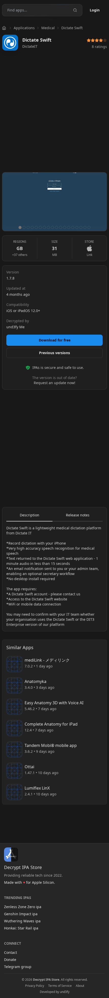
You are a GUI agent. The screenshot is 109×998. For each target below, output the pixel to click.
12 (64, 227)
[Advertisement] (54, 113)
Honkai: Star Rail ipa (21, 928)
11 (60, 227)
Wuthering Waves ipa (22, 921)
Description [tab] (29, 515)
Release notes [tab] (77, 515)
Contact (10, 952)
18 (88, 227)
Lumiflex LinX (37, 788)
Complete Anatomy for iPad (51, 724)
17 (84, 227)
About (80, 986)
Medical (48, 27)
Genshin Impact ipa (21, 913)
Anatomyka (35, 681)
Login (95, 10)
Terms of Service (60, 986)
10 (56, 227)
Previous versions (54, 352)
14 (72, 227)
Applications (24, 27)
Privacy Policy (34, 986)
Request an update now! (54, 382)
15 (76, 227)
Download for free (54, 340)
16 (80, 227)
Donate (10, 959)
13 (68, 227)
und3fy (64, 992)
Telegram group (17, 966)
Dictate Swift (72, 27)
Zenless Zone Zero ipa (22, 906)
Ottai (29, 767)
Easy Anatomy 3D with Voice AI (54, 703)
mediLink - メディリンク (47, 660)
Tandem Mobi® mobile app (51, 745)
